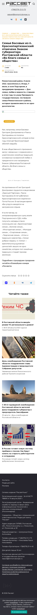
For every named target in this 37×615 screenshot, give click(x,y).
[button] (6, 282)
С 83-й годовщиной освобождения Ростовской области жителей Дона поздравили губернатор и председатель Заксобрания (18, 408)
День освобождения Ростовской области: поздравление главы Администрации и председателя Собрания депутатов (17, 365)
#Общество (9, 121)
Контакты (5, 480)
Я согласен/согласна (19, 612)
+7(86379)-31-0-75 (18, 10)
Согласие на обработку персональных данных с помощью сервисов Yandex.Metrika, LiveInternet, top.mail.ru (17, 567)
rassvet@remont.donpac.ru (18, 15)
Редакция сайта (8, 483)
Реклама (5, 486)
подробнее (14, 602)
